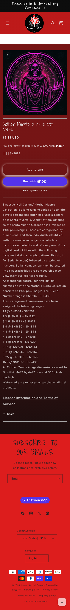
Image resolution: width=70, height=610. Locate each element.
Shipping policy (47, 595)
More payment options (35, 190)
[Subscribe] (58, 478)
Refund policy (31, 590)
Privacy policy (50, 590)
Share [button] (11, 414)
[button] (7, 23)
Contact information (36, 601)
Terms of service (26, 595)
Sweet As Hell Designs (33, 585)
